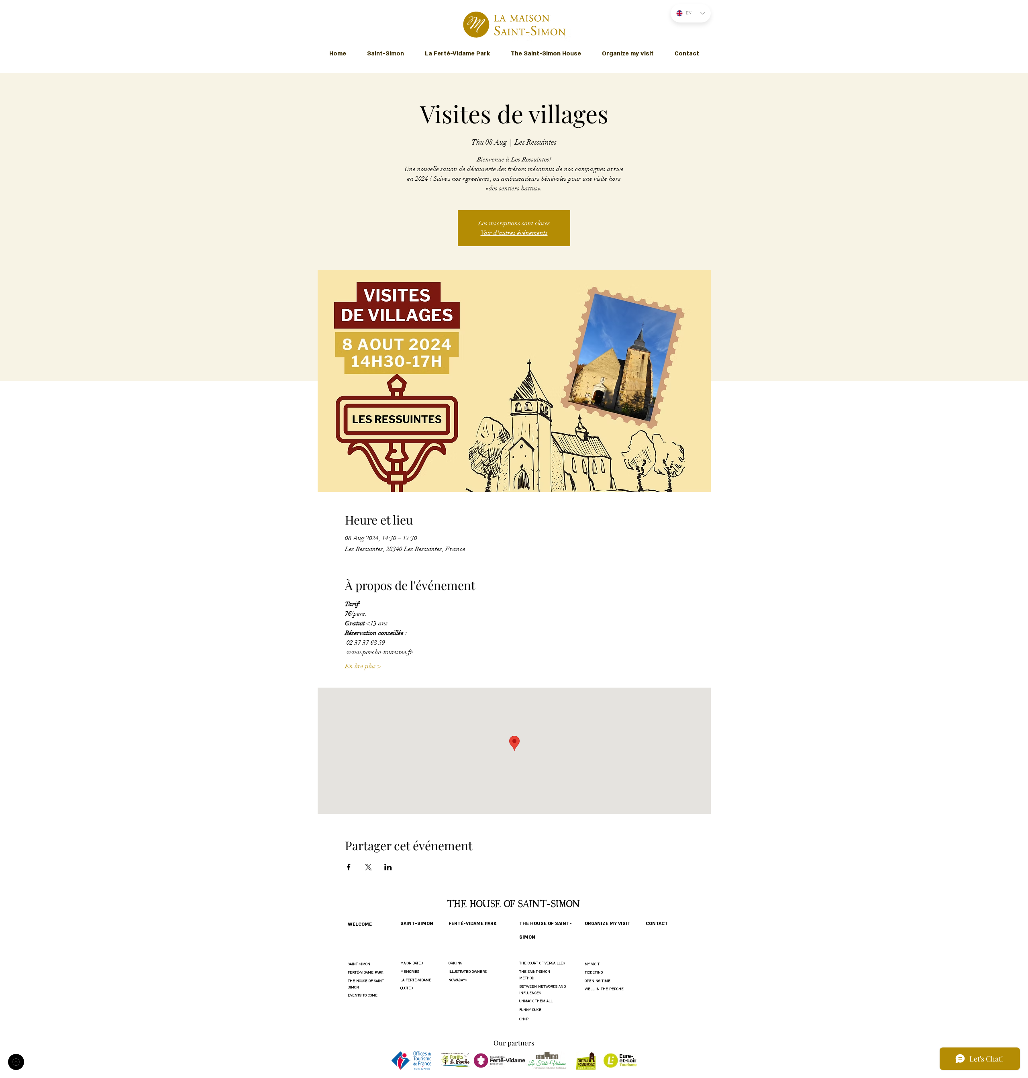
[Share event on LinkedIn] (388, 867)
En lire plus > (363, 666)
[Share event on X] (368, 867)
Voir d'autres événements (514, 233)
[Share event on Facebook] (349, 867)
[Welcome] (16, 1062)
